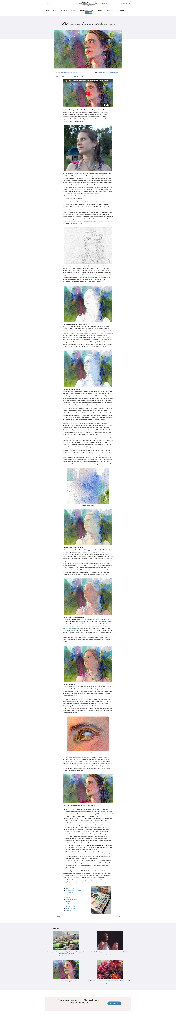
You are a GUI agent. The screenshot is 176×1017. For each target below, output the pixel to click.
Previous (57, 916)
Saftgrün (68, 897)
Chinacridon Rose (100, 561)
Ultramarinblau (69, 901)
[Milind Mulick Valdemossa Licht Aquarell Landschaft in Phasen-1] (66, 931)
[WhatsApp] (77, 76)
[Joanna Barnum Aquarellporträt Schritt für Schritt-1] (66, 960)
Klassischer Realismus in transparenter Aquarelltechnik (110, 952)
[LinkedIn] (75, 76)
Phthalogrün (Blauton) (71, 899)
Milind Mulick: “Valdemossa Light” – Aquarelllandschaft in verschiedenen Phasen (66, 953)
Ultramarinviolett (70, 906)
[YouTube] (129, 3)
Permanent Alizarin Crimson (83, 561)
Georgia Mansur (111, 983)
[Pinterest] (126, 3)
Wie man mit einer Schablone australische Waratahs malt (110, 981)
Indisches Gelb (69, 895)
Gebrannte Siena (68, 628)
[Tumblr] (80, 76)
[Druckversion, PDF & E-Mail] (60, 76)
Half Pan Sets (101, 72)
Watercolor (117, 72)
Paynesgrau (69, 910)
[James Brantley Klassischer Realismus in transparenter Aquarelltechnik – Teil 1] (110, 931)
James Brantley (111, 954)
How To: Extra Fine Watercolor (70, 72)
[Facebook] (121, 3)
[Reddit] (72, 76)
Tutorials (81, 72)
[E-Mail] (85, 76)
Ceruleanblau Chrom (69, 423)
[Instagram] (124, 3)
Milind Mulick (64, 955)
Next (119, 916)
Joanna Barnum (110, 72)
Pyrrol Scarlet (70, 561)
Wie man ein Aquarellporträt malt (65, 981)
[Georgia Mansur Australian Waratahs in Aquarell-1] (110, 960)
